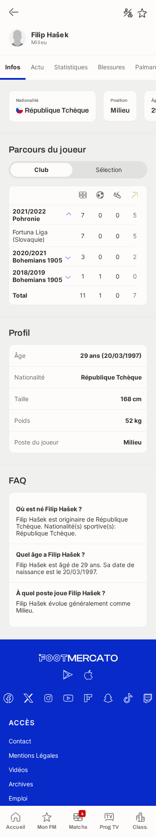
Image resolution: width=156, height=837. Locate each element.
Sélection (109, 169)
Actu (37, 67)
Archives (21, 784)
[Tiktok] (127, 697)
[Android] (68, 674)
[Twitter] (28, 697)
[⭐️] (142, 13)
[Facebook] (8, 697)
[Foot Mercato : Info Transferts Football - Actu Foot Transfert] (78, 658)
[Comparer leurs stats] (128, 13)
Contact (20, 741)
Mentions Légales (33, 755)
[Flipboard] (87, 697)
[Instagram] (48, 697)
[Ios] (87, 674)
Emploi (18, 798)
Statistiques (71, 67)
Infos (12, 67)
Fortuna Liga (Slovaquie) (30, 235)
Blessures (111, 67)
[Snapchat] (107, 697)
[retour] (14, 13)
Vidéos (18, 769)
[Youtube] (68, 697)
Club (41, 169)
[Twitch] (147, 697)
